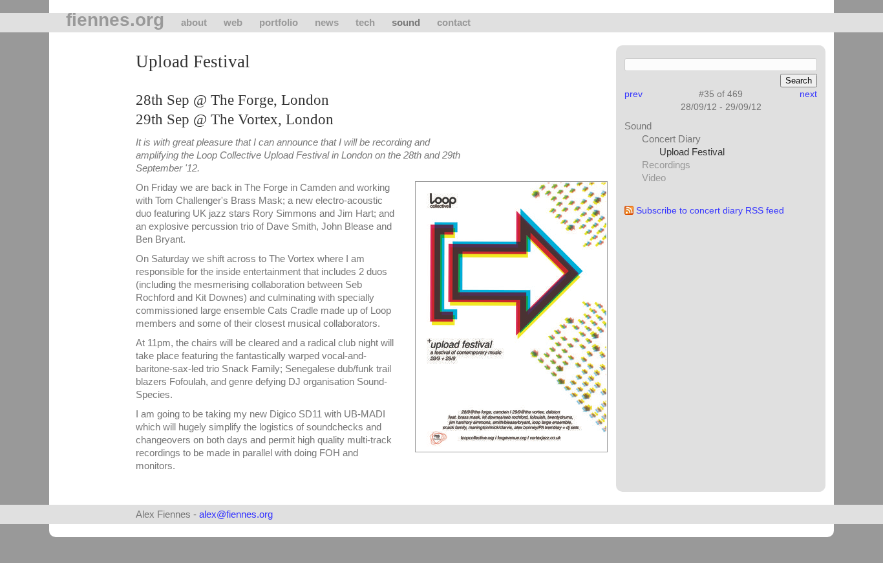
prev (633, 94)
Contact (454, 22)
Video (654, 177)
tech (365, 22)
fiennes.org (115, 20)
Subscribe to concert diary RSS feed (710, 210)
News (327, 22)
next (808, 94)
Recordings (666, 164)
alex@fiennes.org (236, 514)
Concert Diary (671, 138)
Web (233, 22)
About (194, 22)
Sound (406, 22)
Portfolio (278, 22)
